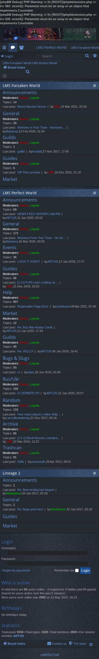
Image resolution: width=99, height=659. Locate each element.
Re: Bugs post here (30, 509)
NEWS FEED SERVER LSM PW (38, 214)
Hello (20, 461)
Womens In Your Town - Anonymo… (41, 127)
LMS (57, 106)
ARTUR (11, 217)
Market (10, 179)
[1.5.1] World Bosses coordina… (39, 438)
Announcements (20, 93)
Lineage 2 (11, 473)
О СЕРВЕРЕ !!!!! (28, 393)
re (18, 372)
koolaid (37, 151)
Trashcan (12, 448)
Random (11, 400)
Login (9, 56)
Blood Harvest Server (31, 106)
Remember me (64, 570)
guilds (21, 151)
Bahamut (12, 131)
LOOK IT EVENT (28, 261)
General (11, 113)
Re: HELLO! (25, 351)
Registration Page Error (33, 306)
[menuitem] (51, 47)
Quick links (5, 48)
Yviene (23, 97)
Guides (10, 158)
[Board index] (49, 34)
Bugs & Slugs (16, 358)
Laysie (34, 97)
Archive (10, 424)
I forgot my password (15, 570)
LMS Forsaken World (21, 85)
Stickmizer (13, 493)
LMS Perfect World (20, 192)
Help (7, 292)
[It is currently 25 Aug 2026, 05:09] (4, 75)
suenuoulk (38, 461)
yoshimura (63, 306)
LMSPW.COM (49, 655)
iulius (31, 372)
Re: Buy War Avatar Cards (35, 327)
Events (9, 247)
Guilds (9, 137)
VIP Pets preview (28, 172)
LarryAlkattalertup (18, 418)
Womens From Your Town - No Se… (41, 237)
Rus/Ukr (11, 379)
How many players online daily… (39, 414)
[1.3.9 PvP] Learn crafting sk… (37, 282)
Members (22, 48)
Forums (14, 48)
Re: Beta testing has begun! (35, 489)
